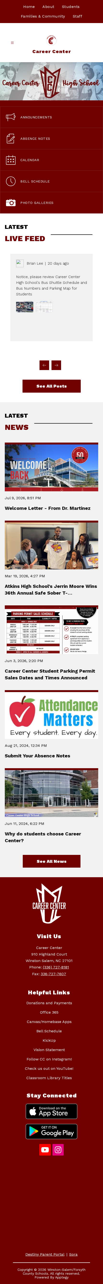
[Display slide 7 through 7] (55, 352)
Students (71, 6)
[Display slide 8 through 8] (63, 352)
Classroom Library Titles (49, 1078)
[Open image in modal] (24, 306)
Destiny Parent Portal (44, 1254)
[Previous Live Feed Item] (44, 365)
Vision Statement (49, 1049)
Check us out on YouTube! (49, 1068)
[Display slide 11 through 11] (86, 352)
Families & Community (43, 16)
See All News (52, 861)
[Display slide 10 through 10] (78, 352)
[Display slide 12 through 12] (94, 352)
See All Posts (51, 386)
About (48, 6)
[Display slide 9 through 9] (71, 352)
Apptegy (62, 1277)
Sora (73, 1254)
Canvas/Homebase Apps (49, 1021)
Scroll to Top (81, 865)
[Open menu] (12, 43)
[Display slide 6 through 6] (48, 352)
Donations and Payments (49, 1003)
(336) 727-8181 (56, 967)
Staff (77, 16)
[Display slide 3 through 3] (25, 352)
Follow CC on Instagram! (49, 1059)
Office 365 (49, 1012)
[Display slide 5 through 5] (40, 352)
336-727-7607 (53, 974)
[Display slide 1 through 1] (9, 352)
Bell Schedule (49, 1031)
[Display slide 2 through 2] (17, 352)
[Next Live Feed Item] (56, 365)
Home (29, 6)
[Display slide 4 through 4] (32, 352)
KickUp (49, 1040)
